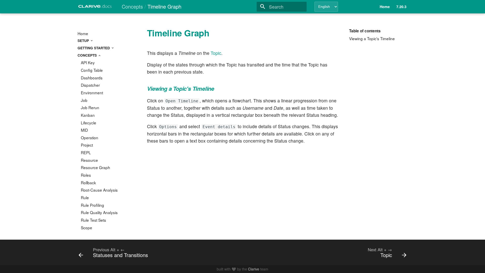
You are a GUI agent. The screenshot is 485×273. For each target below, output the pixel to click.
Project (87, 144)
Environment (92, 92)
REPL (86, 152)
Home (83, 33)
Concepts (88, 55)
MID (84, 129)
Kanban (88, 115)
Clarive (253, 268)
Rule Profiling (92, 205)
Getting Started (94, 47)
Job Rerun (90, 107)
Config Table (92, 70)
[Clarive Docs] (95, 7)
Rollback (88, 182)
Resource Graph (95, 167)
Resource (89, 160)
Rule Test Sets (93, 219)
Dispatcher (90, 84)
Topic (216, 53)
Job (84, 100)
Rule (85, 197)
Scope (86, 227)
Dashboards (92, 77)
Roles (86, 174)
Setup (84, 40)
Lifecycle (88, 122)
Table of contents (365, 30)
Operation (89, 137)
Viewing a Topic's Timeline (372, 38)
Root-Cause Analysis (99, 189)
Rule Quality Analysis (99, 212)
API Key (88, 62)
